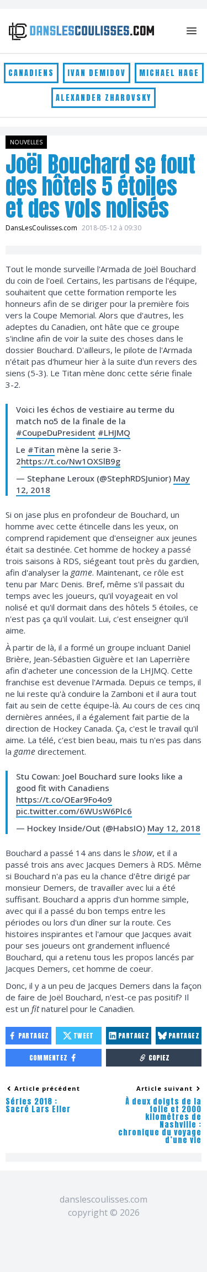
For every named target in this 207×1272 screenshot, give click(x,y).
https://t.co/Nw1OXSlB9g (70, 461)
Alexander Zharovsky (103, 98)
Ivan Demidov (96, 73)
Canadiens (31, 73)
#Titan (41, 449)
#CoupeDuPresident (55, 432)
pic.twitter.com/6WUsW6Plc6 (74, 810)
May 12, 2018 (173, 827)
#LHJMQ (114, 432)
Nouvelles (26, 142)
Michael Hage (169, 73)
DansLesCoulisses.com (41, 227)
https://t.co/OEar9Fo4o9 (64, 799)
